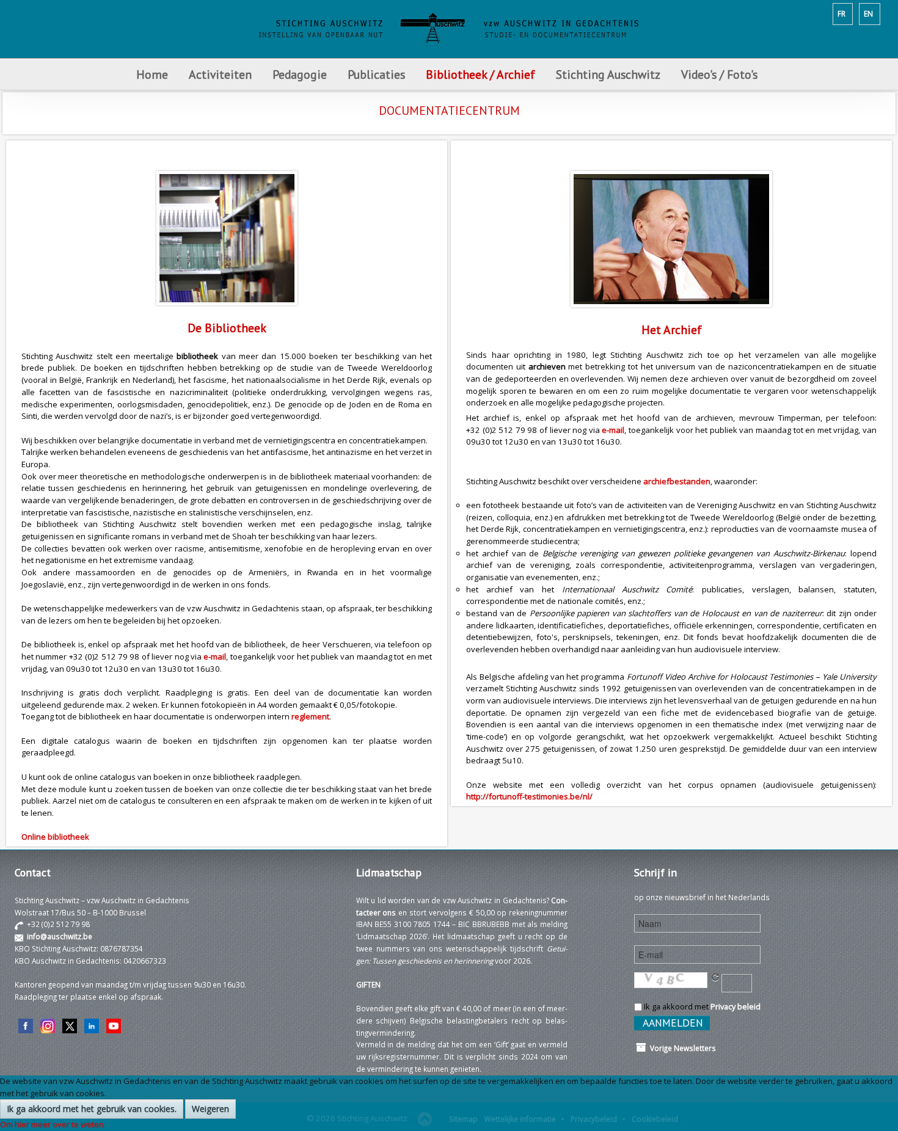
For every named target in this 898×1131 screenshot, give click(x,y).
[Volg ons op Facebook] (26, 1025)
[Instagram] (48, 1025)
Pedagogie (299, 74)
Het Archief (671, 329)
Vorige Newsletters (681, 1048)
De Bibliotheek (227, 327)
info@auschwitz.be (59, 936)
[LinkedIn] (92, 1025)
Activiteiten (220, 74)
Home (152, 74)
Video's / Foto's (721, 74)
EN (868, 13)
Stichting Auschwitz (608, 74)
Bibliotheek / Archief (480, 74)
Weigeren (210, 1109)
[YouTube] (114, 1025)
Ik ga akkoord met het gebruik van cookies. (92, 1109)
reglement (310, 716)
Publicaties (376, 74)
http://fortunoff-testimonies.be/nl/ (529, 796)
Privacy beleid (735, 1006)
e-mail (214, 656)
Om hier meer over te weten (52, 1124)
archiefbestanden (676, 481)
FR (841, 13)
